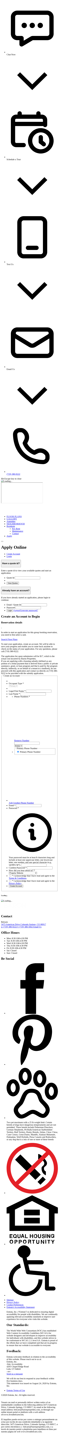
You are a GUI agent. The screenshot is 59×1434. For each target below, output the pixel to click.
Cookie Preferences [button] (15, 1305)
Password (11, 607)
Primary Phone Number (30, 752)
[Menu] (2, 541)
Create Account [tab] (13, 554)
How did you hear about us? (22, 870)
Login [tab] (9, 556)
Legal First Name (17, 691)
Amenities (11, 521)
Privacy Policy (15, 883)
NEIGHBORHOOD (16, 524)
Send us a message (15, 1374)
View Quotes (13, 583)
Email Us (37, 927)
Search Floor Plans (9, 639)
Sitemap (10, 1300)
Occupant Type (16, 683)
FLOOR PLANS (14, 516)
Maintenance (17, 531)
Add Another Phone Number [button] (21, 803)
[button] (32, 860)
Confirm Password (18, 868)
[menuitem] (32, 516)
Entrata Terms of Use (16, 1390)
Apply (9, 536)
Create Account (16, 886)
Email (12, 805)
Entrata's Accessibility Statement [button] (21, 1307)
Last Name (14, 694)
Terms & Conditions (17, 878)
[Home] (11, 512)
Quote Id (10, 578)
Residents (11, 526)
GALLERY (12, 519)
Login (10, 611)
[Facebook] (32, 1013)
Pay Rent (16, 529)
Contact (15, 533)
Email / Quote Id (14, 605)
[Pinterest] (32, 1064)
